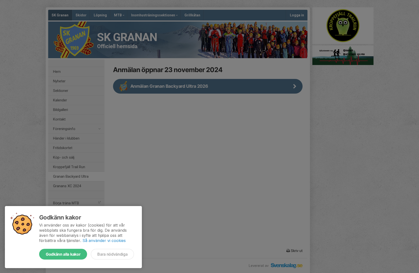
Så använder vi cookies (104, 240)
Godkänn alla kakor (63, 254)
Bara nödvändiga (112, 254)
